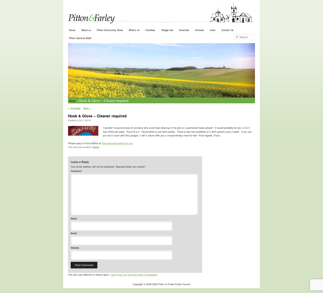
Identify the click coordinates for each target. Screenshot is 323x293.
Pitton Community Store (110, 30)
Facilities (150, 30)
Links (213, 30)
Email (74, 233)
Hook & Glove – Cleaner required (103, 100)
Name (74, 218)
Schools (199, 30)
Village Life (167, 30)
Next (87, 108)
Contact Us (228, 30)
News (96, 147)
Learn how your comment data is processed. (134, 274)
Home (72, 30)
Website (75, 247)
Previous (74, 108)
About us (86, 30)
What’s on (134, 30)
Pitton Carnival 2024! (80, 38)
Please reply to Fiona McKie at (100, 143)
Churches (184, 30)
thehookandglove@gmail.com (117, 143)
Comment (77, 171)
